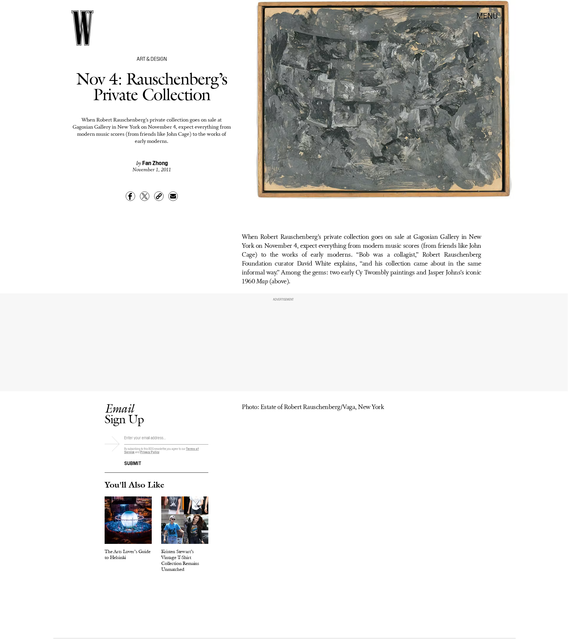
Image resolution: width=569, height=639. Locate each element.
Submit (132, 462)
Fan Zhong (155, 162)
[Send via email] (173, 196)
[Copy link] (159, 196)
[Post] (144, 196)
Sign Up (124, 413)
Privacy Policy (149, 452)
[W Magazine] (82, 28)
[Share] (130, 196)
